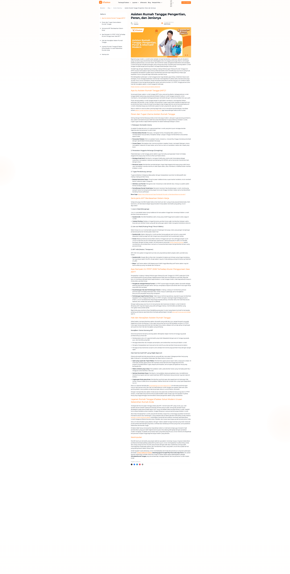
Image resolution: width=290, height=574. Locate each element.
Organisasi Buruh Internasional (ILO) (160, 385)
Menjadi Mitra (156, 2)
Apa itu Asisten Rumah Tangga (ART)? (113, 18)
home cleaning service (176, 242)
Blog (149, 2)
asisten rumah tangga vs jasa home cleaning (148, 110)
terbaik (188, 312)
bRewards (143, 2)
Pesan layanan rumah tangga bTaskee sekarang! (145, 86)
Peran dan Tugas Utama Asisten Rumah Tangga (111, 23)
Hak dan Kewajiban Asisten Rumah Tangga (112, 41)
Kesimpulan (105, 54)
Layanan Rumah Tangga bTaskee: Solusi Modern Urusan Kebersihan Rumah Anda (112, 48)
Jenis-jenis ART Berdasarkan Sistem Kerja (112, 29)
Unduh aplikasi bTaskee (144, 452)
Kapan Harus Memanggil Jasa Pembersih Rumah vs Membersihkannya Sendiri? (162, 194)
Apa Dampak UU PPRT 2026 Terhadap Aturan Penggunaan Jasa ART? (113, 35)
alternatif (175, 312)
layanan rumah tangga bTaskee (140, 417)
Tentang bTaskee (123, 2)
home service (182, 312)
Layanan (134, 2)
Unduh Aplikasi (186, 2)
